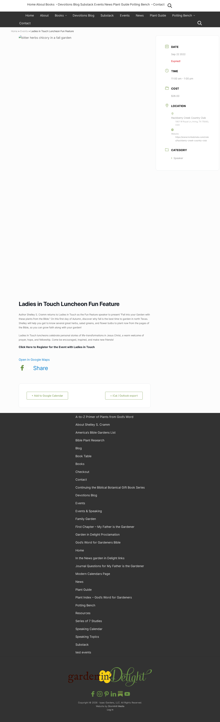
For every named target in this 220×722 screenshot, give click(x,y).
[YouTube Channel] (127, 694)
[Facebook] (22, 368)
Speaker (178, 158)
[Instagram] (99, 694)
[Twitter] (29, 368)
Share (40, 368)
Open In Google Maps (34, 359)
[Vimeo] (120, 694)
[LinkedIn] (113, 694)
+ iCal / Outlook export (124, 395)
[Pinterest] (106, 694)
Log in (110, 709)
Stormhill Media (116, 706)
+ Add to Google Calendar (47, 395)
